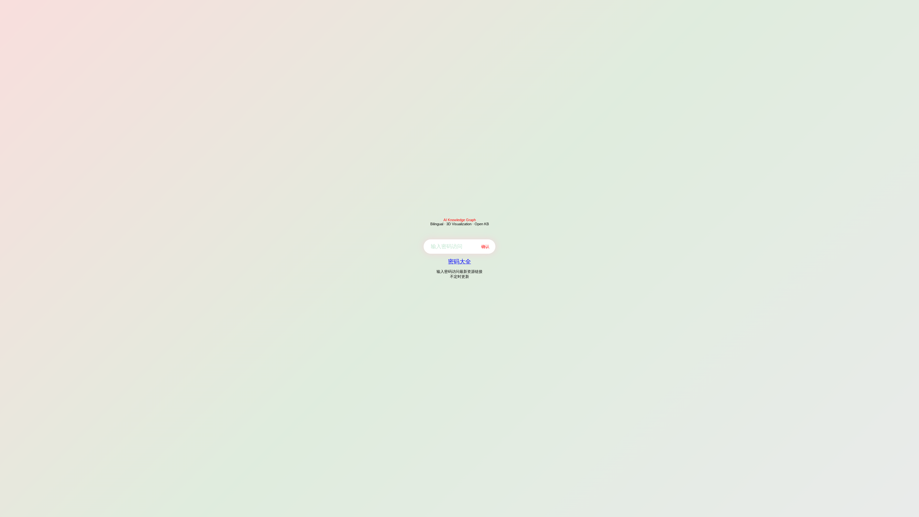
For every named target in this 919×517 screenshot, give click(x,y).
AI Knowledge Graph (459, 220)
